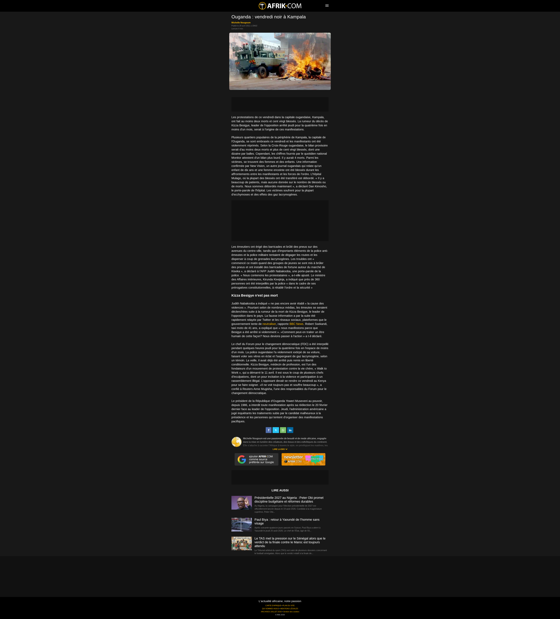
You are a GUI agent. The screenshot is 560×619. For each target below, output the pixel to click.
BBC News (296, 323)
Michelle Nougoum (241, 22)
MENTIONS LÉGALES (289, 609)
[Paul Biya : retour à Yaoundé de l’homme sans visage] (241, 525)
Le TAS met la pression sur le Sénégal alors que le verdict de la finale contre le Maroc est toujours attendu (290, 542)
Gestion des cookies (291, 612)
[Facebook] (269, 430)
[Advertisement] (280, 104)
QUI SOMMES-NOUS (270, 609)
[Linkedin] (290, 430)
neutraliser (269, 323)
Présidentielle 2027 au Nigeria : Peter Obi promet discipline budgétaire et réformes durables (288, 499)
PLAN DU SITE (289, 606)
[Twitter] (276, 430)
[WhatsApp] (283, 430)
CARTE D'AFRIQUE (273, 606)
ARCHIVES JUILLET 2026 (271, 612)
